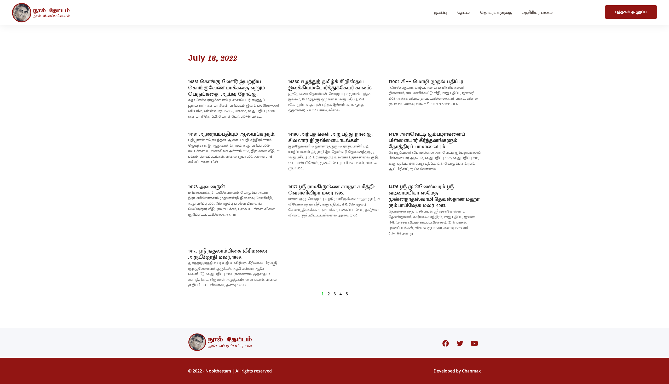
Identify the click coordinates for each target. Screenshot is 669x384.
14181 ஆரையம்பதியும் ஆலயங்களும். (231, 134)
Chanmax (471, 371)
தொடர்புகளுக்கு (496, 12)
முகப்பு (440, 12)
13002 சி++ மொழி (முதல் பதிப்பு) (426, 81)
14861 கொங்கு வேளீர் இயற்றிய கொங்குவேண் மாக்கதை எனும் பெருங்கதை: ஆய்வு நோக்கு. (226, 88)
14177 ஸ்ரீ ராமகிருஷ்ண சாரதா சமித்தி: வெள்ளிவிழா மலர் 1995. (331, 189)
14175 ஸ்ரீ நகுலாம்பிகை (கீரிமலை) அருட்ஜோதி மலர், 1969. (227, 254)
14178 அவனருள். (207, 186)
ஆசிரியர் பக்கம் (537, 12)
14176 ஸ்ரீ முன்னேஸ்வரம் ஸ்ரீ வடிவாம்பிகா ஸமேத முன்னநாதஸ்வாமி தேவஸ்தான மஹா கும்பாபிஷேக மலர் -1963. (434, 196)
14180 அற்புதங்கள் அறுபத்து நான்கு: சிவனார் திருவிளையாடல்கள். (330, 137)
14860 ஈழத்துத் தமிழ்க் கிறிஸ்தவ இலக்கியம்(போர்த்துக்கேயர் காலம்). (330, 84)
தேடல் (463, 12)
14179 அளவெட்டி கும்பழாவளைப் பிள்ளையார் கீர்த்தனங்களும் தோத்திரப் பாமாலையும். (427, 140)
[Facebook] (445, 343)
